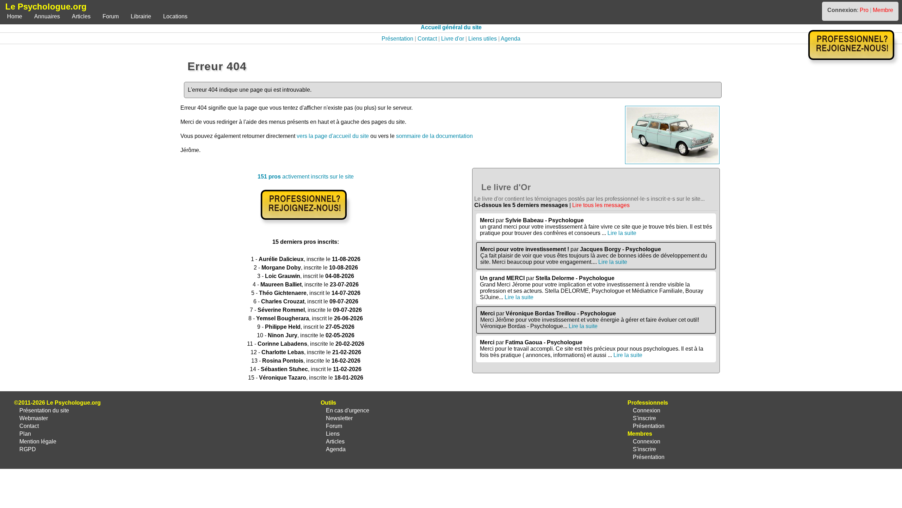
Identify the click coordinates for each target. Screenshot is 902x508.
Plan (25, 434)
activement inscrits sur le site (306, 177)
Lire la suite (621, 233)
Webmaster (33, 418)
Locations (175, 16)
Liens (333, 434)
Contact (427, 39)
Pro (864, 10)
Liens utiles (482, 39)
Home (14, 16)
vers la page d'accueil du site (333, 136)
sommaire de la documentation (434, 136)
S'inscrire (644, 418)
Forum (111, 16)
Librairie (141, 16)
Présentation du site (44, 410)
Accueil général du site (451, 27)
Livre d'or (452, 39)
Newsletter (339, 418)
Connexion (646, 410)
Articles (81, 16)
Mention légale (37, 442)
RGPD (27, 449)
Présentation (397, 39)
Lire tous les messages (601, 205)
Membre (883, 10)
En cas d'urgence (347, 410)
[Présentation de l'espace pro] (306, 225)
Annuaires (47, 16)
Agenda (510, 39)
